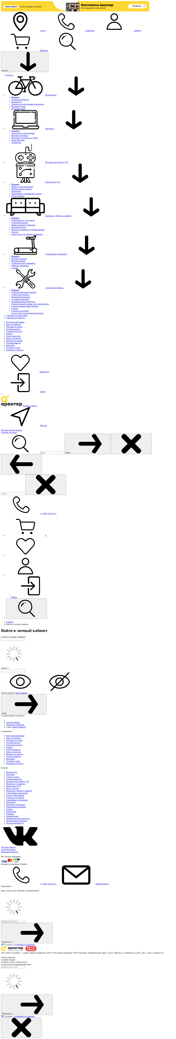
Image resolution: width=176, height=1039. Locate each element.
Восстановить (22, 693)
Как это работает (13, 324)
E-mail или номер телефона (13, 637)
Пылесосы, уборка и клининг (19, 791)
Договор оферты (13, 343)
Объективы (11, 811)
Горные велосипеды (20, 99)
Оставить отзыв (13, 348)
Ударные (10, 814)
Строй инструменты (20, 295)
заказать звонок (13, 722)
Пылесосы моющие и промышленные (28, 230)
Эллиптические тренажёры (23, 263)
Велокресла (16, 102)
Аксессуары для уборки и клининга (27, 234)
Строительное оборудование (23, 292)
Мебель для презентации (22, 187)
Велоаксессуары (18, 106)
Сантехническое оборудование (24, 306)
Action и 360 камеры (15, 795)
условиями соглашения (24, 944)
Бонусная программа (15, 322)
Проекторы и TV (13, 786)
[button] (90, 566)
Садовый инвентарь (20, 299)
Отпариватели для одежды (23, 220)
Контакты (10, 345)
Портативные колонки (16, 807)
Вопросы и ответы (14, 341)
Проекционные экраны (21, 189)
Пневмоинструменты (20, 297)
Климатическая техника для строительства (30, 304)
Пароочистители (18, 227)
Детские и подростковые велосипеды (27, 104)
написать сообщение (15, 725)
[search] (26, 608)
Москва (43, 425)
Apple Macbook (18, 140)
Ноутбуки (10, 774)
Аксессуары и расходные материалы (27, 313)
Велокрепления (18, 109)
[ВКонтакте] (20, 845)
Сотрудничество (13, 336)
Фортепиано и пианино (16, 821)
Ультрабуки (16, 142)
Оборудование (17, 196)
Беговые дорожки (19, 259)
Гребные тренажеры (20, 266)
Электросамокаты (14, 779)
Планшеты (11, 802)
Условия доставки (9, 432)
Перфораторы (12, 816)
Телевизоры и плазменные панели (26, 194)
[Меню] (2, 394)
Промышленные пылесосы (23, 302)
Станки (14, 308)
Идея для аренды (13, 338)
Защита (9, 334)
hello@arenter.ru (19, 727)
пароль (5, 668)
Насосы (14, 232)
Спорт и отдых (12, 777)
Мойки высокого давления (23, 225)
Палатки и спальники (15, 784)
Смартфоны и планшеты (17, 800)
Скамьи (14, 268)
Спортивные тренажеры (17, 793)
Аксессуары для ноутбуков (23, 133)
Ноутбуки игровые (19, 135)
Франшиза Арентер (14, 350)
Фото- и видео (12, 788)
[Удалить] (45, 485)
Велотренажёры (18, 261)
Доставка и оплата (14, 327)
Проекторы (16, 191)
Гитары (9, 809)
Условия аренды (13, 329)
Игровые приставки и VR (17, 781)
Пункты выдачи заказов (11, 430)
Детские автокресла (15, 823)
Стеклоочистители (19, 223)
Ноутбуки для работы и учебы (24, 138)
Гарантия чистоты (14, 331)
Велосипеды (11, 772)
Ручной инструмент (20, 311)
